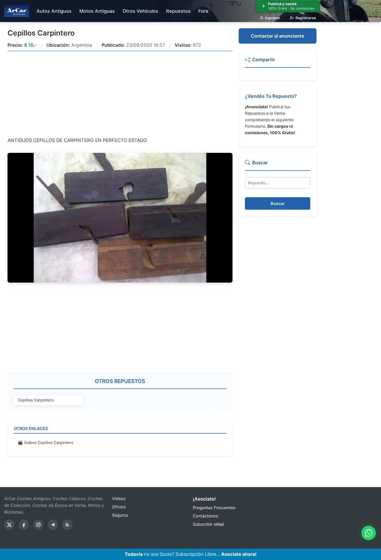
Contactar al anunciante (277, 36)
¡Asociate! (204, 499)
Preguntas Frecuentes (214, 507)
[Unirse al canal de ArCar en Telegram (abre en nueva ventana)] (53, 525)
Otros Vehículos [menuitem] (140, 11)
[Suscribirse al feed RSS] (67, 525)
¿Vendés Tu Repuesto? (271, 96)
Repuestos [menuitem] (178, 11)
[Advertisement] (120, 93)
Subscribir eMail (208, 524)
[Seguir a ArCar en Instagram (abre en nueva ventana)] (38, 525)
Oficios (119, 506)
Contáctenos (205, 515)
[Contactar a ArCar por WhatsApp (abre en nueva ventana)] (368, 533)
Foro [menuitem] (203, 11)
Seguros (120, 515)
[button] (277, 62)
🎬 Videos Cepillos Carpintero (45, 442)
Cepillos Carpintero (41, 33)
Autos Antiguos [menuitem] (54, 11)
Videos (118, 498)
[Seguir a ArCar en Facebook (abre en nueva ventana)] (24, 525)
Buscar (278, 203)
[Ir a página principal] (16, 11)
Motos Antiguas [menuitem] (97, 11)
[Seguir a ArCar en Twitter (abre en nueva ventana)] (9, 525)
